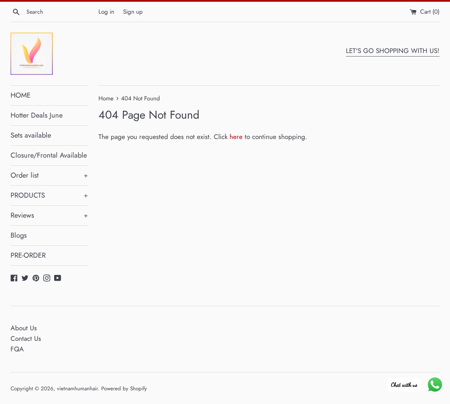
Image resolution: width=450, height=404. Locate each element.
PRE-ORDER (28, 255)
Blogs (19, 235)
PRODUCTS (49, 195)
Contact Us (26, 338)
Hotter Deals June (37, 115)
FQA (17, 349)
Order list (49, 175)
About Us (24, 328)
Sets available (31, 135)
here (236, 136)
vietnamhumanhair (77, 388)
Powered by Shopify (124, 388)
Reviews (49, 215)
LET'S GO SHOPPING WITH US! (392, 50)
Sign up (133, 11)
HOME (21, 95)
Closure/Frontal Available (49, 155)
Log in (106, 11)
